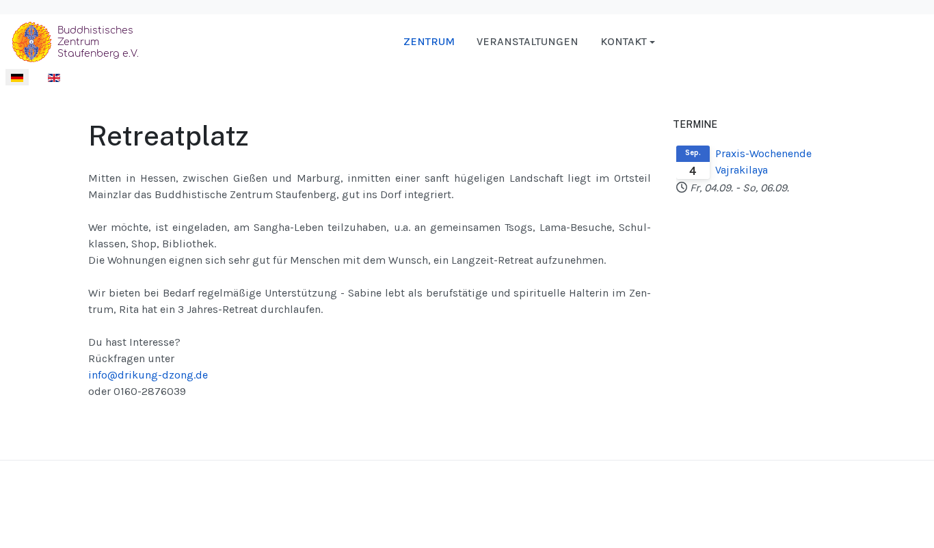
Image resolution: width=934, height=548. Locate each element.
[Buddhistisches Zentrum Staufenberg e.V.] (78, 40)
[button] (627, 41)
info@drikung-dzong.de (148, 374)
